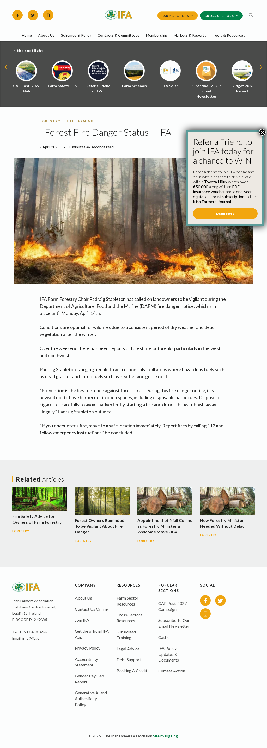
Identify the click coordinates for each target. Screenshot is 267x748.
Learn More (225, 213)
